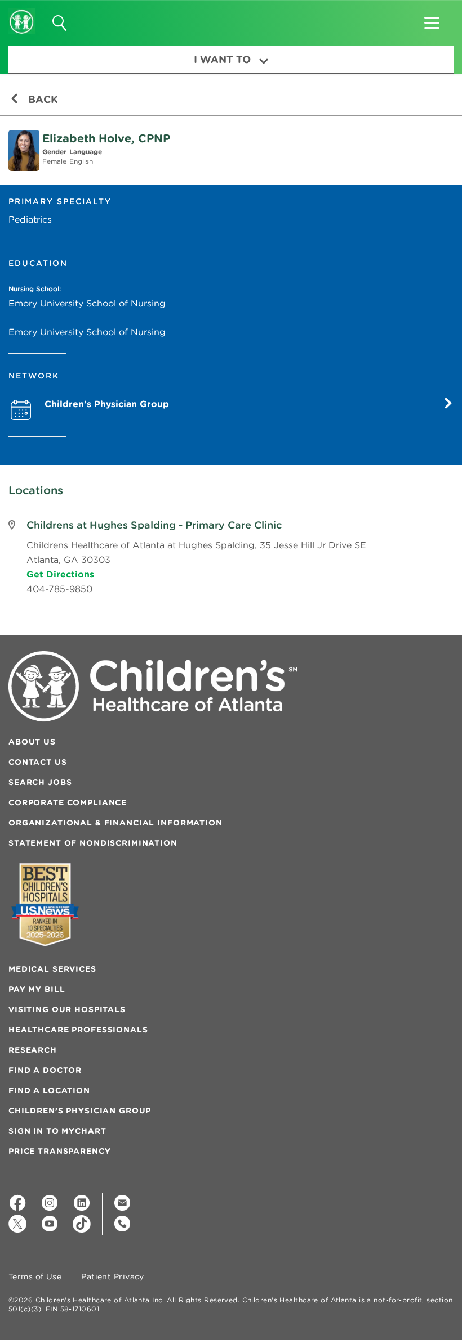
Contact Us (37, 762)
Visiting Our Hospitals (67, 1009)
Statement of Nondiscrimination (92, 843)
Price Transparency (59, 1151)
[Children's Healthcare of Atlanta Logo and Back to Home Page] (21, 14)
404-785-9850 (59, 588)
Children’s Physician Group (79, 1111)
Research (32, 1050)
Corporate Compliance (67, 802)
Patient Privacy (112, 1277)
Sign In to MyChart (57, 1131)
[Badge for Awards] (45, 904)
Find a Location (49, 1090)
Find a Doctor (45, 1070)
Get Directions (60, 574)
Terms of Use (34, 1277)
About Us (32, 742)
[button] (432, 19)
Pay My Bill (36, 989)
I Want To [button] (222, 59)
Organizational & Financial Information (115, 823)
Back (41, 99)
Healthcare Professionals (78, 1030)
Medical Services (52, 969)
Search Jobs (40, 782)
